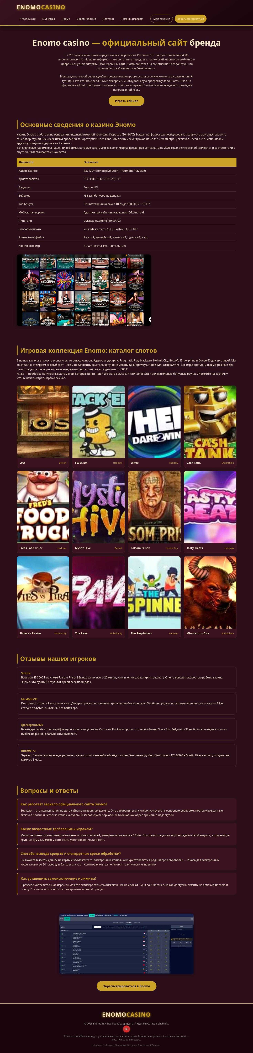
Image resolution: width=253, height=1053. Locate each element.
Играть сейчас (126, 101)
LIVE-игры (48, 18)
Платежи (108, 18)
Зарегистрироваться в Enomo (126, 986)
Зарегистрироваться (190, 18)
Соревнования (86, 18)
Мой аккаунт (161, 18)
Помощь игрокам (132, 18)
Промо (66, 18)
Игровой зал (27, 18)
